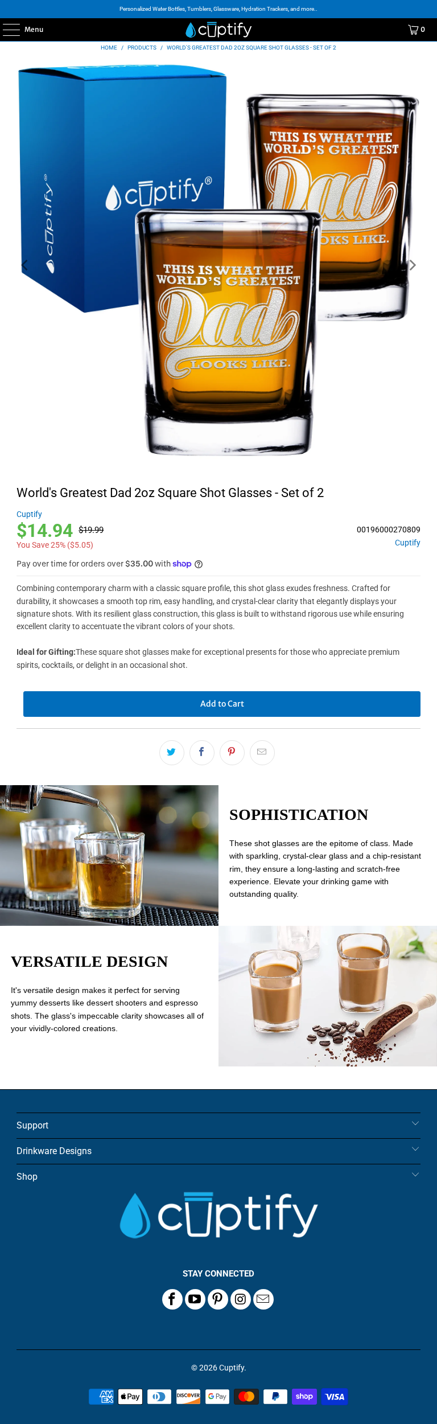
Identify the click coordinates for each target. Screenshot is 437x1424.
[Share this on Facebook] (202, 752)
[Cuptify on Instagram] (240, 1299)
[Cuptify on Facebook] (172, 1299)
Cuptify (29, 514)
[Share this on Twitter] (171, 752)
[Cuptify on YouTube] (195, 1299)
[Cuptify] (218, 29)
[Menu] (5, 29)
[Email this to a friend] (262, 752)
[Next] (412, 265)
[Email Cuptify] (263, 1299)
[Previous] (25, 265)
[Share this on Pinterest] (232, 752)
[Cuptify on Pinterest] (218, 1299)
